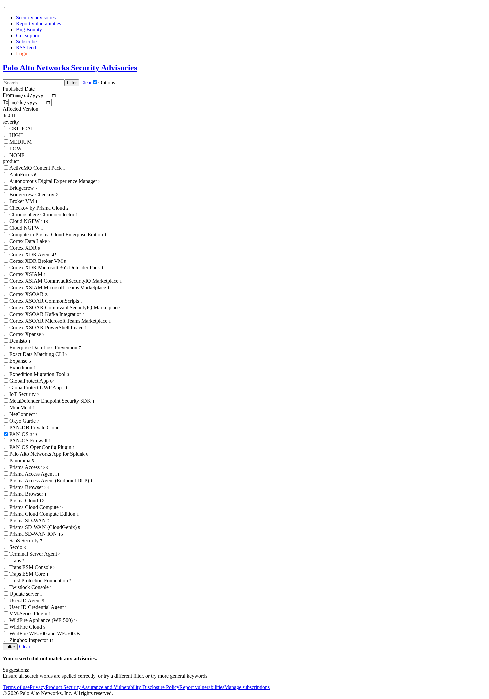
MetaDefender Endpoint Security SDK (52, 401)
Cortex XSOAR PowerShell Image (48, 327)
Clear (86, 82)
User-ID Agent (26, 600)
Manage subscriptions (247, 687)
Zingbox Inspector (31, 640)
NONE (17, 155)
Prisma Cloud (26, 500)
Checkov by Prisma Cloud (39, 208)
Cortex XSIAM (27, 274)
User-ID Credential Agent (38, 607)
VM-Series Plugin (30, 613)
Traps (17, 560)
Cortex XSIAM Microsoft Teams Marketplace (59, 287)
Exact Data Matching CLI (38, 354)
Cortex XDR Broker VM (37, 261)
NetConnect (23, 414)
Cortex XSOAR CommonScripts (45, 301)
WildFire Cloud (27, 627)
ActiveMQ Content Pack (37, 168)
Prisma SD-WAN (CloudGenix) (44, 527)
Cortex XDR (24, 248)
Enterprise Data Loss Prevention (45, 347)
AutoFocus (22, 174)
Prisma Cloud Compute (37, 507)
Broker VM (23, 201)
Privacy (38, 687)
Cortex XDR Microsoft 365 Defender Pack (56, 267)
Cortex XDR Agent (33, 254)
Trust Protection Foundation (40, 580)
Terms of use (16, 687)
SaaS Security (25, 540)
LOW (15, 148)
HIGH (16, 135)
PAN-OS (23, 434)
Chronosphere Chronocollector (43, 214)
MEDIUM (20, 142)
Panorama (21, 460)
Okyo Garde (24, 421)
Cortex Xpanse (27, 334)
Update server (25, 594)
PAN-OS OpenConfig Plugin (42, 447)
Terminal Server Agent (35, 554)
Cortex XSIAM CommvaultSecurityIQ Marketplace (65, 281)
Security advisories (36, 17)
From (8, 95)
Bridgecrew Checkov (33, 194)
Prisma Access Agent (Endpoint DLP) (51, 480)
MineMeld (22, 407)
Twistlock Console (30, 587)
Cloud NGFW (28, 221)
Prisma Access (28, 467)
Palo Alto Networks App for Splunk (48, 454)
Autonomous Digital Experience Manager (55, 181)
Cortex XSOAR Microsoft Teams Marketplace (60, 321)
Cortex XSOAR (29, 294)
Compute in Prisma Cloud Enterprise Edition (58, 234)
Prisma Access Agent (34, 474)
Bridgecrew (23, 188)
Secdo (17, 547)
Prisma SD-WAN (29, 520)
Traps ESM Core (29, 574)
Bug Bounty (29, 29)
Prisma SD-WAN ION (36, 534)
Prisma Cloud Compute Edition (44, 514)
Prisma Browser (29, 487)
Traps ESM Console (32, 567)
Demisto (20, 341)
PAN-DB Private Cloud (36, 427)
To (5, 102)
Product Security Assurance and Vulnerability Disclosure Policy (112, 687)
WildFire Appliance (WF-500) (44, 620)
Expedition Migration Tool (39, 374)
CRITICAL (21, 128)
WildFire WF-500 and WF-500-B (46, 633)
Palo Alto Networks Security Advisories (70, 67)
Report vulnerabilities (38, 23)
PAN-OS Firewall (30, 440)
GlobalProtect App (32, 381)
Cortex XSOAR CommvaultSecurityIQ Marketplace (66, 307)
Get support (28, 35)
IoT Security (24, 394)
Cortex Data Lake (30, 241)
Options (106, 82)
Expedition (23, 367)
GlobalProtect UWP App (38, 387)
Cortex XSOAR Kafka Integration (47, 314)
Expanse (20, 361)
